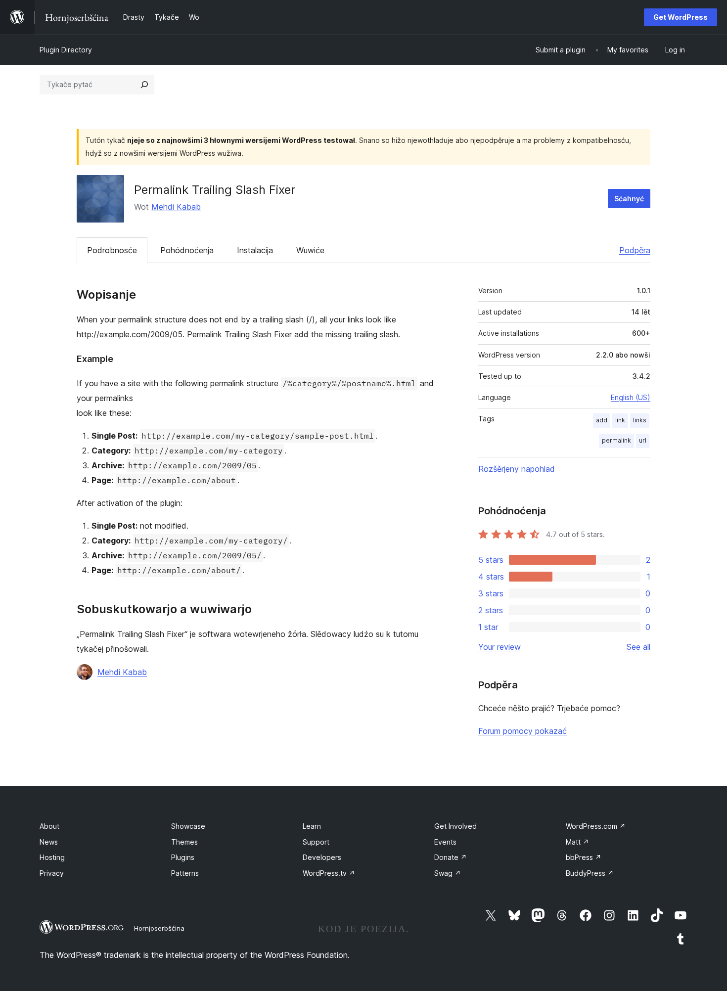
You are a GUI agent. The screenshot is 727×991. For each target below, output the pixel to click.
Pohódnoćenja (187, 250)
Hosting (52, 857)
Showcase (188, 826)
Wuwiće (310, 250)
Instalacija (255, 250)
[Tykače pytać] (144, 84)
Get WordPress (680, 17)
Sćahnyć (629, 198)
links (639, 420)
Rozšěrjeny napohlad (516, 469)
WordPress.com (596, 826)
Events (445, 842)
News (49, 842)
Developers (322, 857)
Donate (450, 857)
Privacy (52, 873)
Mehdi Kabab (176, 207)
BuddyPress (590, 873)
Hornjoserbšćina (159, 928)
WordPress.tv (329, 873)
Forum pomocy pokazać (522, 731)
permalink (616, 440)
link (620, 420)
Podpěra (634, 250)
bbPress (583, 857)
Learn (312, 826)
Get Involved (455, 826)
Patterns (185, 873)
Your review (499, 647)
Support (316, 842)
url (642, 440)
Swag (447, 873)
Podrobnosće (112, 250)
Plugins (182, 857)
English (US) (630, 397)
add (601, 420)
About (49, 826)
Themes (184, 842)
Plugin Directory (66, 49)
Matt (577, 842)
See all (638, 647)
